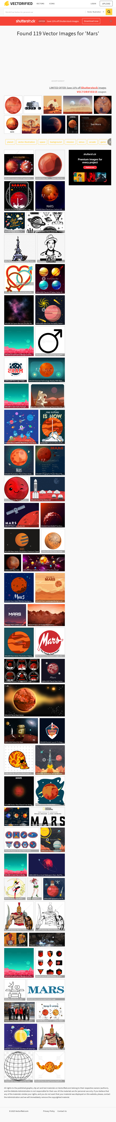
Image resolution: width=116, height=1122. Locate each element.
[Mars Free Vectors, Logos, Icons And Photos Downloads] (50, 642)
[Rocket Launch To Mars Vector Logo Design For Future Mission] (52, 731)
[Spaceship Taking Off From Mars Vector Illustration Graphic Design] (50, 760)
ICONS (51, 3)
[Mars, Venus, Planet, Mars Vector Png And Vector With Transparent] (50, 164)
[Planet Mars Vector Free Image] (53, 671)
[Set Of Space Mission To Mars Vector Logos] (50, 963)
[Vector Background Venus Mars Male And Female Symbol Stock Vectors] (19, 279)
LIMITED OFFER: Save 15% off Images (77, 87)
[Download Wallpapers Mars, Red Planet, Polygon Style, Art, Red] (47, 865)
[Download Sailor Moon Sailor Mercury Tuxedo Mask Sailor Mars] (14, 889)
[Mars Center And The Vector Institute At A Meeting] (19, 1012)
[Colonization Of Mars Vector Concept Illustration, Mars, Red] (19, 164)
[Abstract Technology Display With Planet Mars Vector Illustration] (46, 370)
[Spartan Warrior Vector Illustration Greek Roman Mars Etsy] (50, 916)
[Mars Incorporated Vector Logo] (46, 989)
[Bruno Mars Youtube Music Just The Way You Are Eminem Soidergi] (51, 248)
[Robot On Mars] (21, 731)
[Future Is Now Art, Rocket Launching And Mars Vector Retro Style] (52, 427)
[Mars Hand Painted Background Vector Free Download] (19, 587)
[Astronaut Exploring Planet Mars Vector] (47, 396)
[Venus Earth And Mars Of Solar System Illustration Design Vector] (20, 1037)
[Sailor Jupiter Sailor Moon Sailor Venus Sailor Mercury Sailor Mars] (34, 889)
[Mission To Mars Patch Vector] (21, 840)
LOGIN (93, 3)
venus (81, 141)
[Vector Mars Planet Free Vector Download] (19, 791)
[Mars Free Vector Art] (47, 489)
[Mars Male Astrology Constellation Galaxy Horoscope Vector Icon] (50, 341)
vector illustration (26, 141)
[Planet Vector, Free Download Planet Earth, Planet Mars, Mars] (14, 222)
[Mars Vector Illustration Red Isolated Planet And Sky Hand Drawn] (19, 642)
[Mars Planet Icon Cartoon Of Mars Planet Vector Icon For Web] (50, 196)
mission (70, 141)
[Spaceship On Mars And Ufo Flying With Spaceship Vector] (54, 889)
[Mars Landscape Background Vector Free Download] (50, 587)
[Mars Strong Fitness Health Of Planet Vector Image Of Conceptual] (49, 1067)
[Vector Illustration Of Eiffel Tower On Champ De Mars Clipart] (20, 248)
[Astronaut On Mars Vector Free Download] (21, 427)
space (42, 141)
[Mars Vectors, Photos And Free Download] (44, 562)
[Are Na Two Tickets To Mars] (18, 1067)
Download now (91, 21)
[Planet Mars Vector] (34, 700)
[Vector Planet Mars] (50, 791)
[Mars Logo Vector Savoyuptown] (15, 370)
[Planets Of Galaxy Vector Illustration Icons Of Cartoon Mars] (50, 279)
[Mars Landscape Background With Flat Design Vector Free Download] (15, 615)
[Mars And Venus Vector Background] (50, 1012)
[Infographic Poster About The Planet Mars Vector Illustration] (50, 460)
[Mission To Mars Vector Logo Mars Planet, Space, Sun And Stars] (19, 196)
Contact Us (62, 1111)
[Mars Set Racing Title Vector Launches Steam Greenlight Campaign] (47, 939)
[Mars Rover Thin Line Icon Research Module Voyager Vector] (14, 989)
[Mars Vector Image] (53, 541)
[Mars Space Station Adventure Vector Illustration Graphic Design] (53, 840)
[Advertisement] (58, 59)
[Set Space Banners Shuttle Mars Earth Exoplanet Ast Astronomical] (19, 310)
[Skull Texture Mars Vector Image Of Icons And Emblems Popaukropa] (19, 760)
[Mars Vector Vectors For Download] (16, 817)
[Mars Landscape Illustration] (46, 615)
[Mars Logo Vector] (48, 817)
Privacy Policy (49, 1111)
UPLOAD (106, 3)
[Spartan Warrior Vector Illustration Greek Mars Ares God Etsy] (19, 916)
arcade (92, 141)
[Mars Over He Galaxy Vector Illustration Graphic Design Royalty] (50, 310)
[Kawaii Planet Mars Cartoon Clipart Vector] (16, 489)
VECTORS (40, 3)
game (103, 141)
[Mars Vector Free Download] (53, 515)
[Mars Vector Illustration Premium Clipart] (22, 541)
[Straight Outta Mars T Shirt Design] (15, 939)
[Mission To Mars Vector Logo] (22, 671)
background (56, 141)
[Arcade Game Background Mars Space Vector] (19, 341)
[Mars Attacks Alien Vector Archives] (45, 222)
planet (10, 141)
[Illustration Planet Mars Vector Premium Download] (19, 460)
